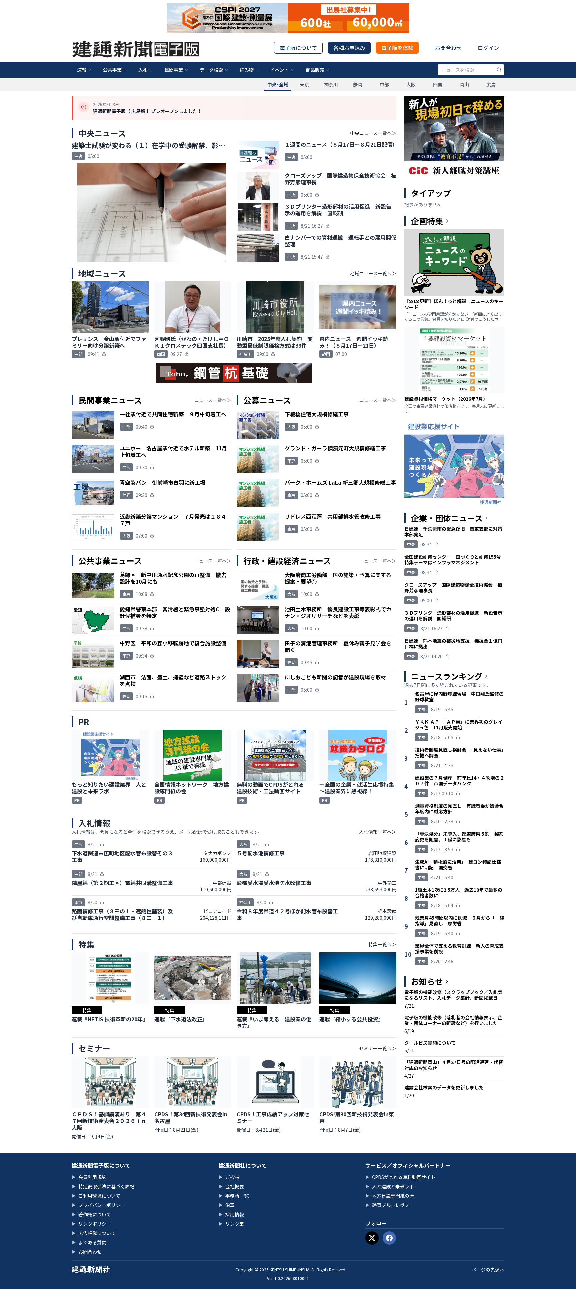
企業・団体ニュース (447, 518)
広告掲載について (94, 1233)
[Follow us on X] (372, 1238)
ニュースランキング (446, 676)
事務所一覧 (234, 1195)
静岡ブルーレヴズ (387, 1205)
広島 (491, 84)
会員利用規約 (89, 1177)
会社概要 (231, 1186)
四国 (437, 84)
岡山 (464, 84)
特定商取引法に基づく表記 (103, 1186)
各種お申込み (349, 48)
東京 (304, 84)
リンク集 (231, 1223)
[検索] (499, 69)
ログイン (488, 48)
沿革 (227, 1205)
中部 (384, 84)
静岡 (357, 84)
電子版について (298, 48)
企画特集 (427, 221)
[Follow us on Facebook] (389, 1238)
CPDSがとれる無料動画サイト (400, 1177)
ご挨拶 (229, 1177)
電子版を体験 (397, 48)
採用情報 (231, 1214)
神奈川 (331, 84)
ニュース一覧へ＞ (212, 400)
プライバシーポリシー (98, 1205)
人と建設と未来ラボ (389, 1186)
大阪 (411, 84)
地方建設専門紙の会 (389, 1195)
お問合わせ (448, 48)
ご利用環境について (96, 1195)
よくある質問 (89, 1242)
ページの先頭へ (488, 1269)
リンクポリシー (91, 1223)
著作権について (91, 1214)
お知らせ (427, 981)
